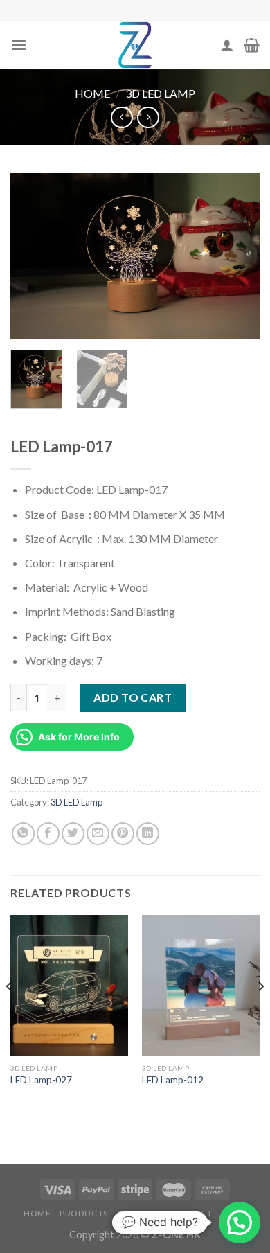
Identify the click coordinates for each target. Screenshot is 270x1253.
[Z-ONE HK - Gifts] (135, 45)
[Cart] (252, 45)
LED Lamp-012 (173, 1079)
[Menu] (18, 45)
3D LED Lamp (160, 93)
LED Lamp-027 (41, 1079)
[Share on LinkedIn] (147, 833)
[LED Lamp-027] (69, 985)
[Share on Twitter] (73, 833)
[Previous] (32, 256)
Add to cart (132, 697)
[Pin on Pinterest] (122, 833)
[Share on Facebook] (48, 833)
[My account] (227, 45)
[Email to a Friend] (98, 833)
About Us (138, 1213)
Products (84, 1213)
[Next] (237, 256)
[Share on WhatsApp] (23, 833)
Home (92, 93)
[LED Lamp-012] (201, 985)
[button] (239, 1222)
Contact (191, 1213)
